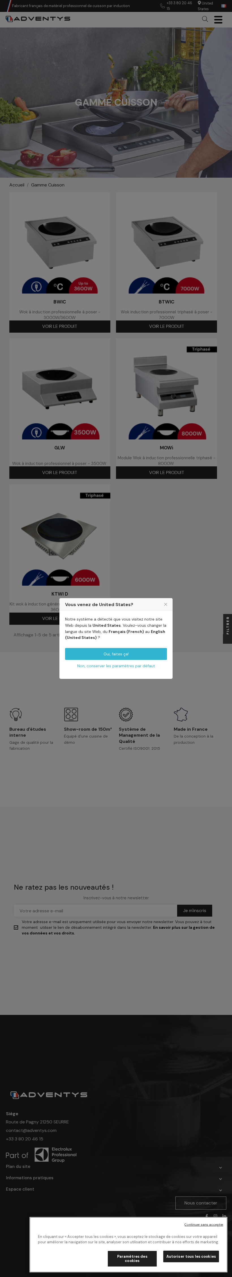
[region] (128, 1244)
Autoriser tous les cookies (191, 1256)
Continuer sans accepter (203, 1225)
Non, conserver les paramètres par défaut (116, 665)
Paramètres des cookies (132, 1258)
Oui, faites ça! (116, 653)
